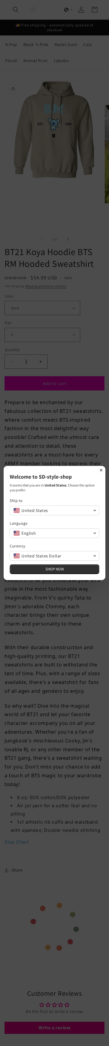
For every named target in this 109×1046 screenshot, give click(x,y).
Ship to (16, 500)
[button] (54, 510)
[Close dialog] (101, 470)
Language (19, 523)
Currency (17, 546)
